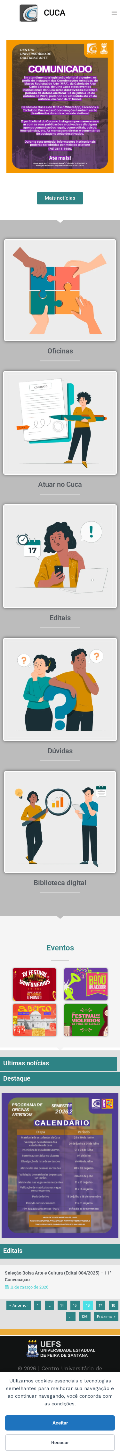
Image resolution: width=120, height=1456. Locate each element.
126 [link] (85, 1316)
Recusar (60, 1442)
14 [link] (62, 1305)
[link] (42, 12)
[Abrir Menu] (114, 13)
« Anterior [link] (18, 1305)
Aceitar (60, 1423)
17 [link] (100, 1305)
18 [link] (114, 1305)
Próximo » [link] (106, 1316)
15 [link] (75, 1305)
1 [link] (37, 1305)
